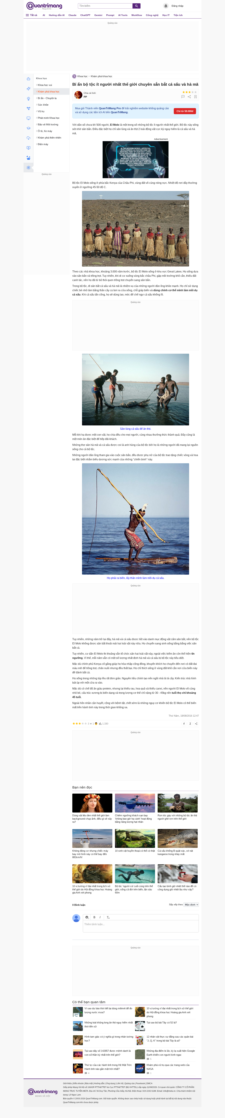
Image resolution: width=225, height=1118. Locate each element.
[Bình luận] (183, 96)
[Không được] (183, 92)
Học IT (166, 15)
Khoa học (82, 76)
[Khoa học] (28, 168)
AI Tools (122, 15)
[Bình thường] (189, 92)
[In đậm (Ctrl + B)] (94, 917)
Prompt (110, 15)
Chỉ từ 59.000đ (185, 111)
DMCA (149, 1083)
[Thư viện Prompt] (28, 89)
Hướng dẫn (99, 1083)
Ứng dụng (110, 1083)
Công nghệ (152, 15)
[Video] (28, 148)
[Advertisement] (112, 48)
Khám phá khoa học (101, 76)
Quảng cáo (130, 1083)
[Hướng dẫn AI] (28, 98)
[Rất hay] (195, 92)
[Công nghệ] (28, 118)
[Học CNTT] (28, 128)
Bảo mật (89, 1083)
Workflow (136, 15)
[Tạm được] (186, 92)
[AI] (28, 79)
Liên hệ (119, 1083)
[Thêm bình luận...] (141, 926)
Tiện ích (178, 15)
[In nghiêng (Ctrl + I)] (100, 917)
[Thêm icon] (87, 917)
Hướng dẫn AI (57, 15)
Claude (72, 15)
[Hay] (192, 92)
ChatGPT (85, 15)
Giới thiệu (67, 1083)
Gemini (98, 15)
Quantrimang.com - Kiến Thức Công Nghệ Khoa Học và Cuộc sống (46, 6)
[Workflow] (28, 108)
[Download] (28, 138)
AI (44, 15)
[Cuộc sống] (28, 158)
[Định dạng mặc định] (108, 917)
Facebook (140, 1083)
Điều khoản (78, 1083)
